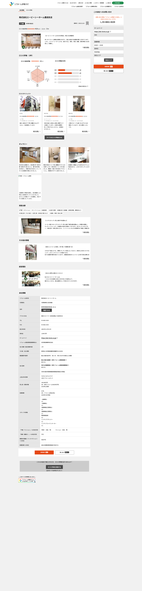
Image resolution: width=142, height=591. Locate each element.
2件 (80, 73)
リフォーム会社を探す (77, 6)
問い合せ (64, 452)
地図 (22, 23)
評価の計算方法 (82, 86)
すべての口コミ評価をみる (54, 137)
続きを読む (36, 131)
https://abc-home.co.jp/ (48, 338)
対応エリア (108, 60)
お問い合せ (80, 3)
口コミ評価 (29, 10)
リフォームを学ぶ (119, 6)
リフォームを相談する (106, 6)
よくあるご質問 (88, 3)
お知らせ (109, 3)
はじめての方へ (73, 3)
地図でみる (46, 310)
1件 (80, 70)
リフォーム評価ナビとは (62, 3)
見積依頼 (44, 452)
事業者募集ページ (119, 3)
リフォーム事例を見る (91, 6)
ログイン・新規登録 (99, 3)
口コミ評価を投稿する (54, 467)
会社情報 (22, 10)
